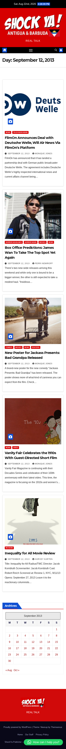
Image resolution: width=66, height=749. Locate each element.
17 (17, 648)
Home (20, 734)
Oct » (16, 670)
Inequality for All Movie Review (30, 553)
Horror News (31, 242)
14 (48, 642)
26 (33, 654)
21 (48, 648)
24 (17, 654)
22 (56, 648)
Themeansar (56, 727)
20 (40, 648)
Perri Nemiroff (44, 263)
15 (56, 642)
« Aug (9, 670)
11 (25, 642)
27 (40, 654)
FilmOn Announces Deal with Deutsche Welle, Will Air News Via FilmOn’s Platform (32, 143)
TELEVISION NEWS (20, 132)
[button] (56, 50)
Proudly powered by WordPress (18, 727)
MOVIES (42, 242)
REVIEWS (9, 548)
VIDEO (15, 447)
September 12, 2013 (19, 153)
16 (9, 648)
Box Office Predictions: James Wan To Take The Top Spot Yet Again (30, 253)
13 (40, 642)
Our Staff (29, 734)
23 (9, 654)
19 (33, 648)
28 (48, 654)
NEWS (8, 132)
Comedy (9, 347)
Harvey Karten (44, 559)
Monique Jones (43, 153)
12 (33, 642)
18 (25, 648)
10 (17, 642)
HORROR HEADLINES (14, 242)
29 (56, 654)
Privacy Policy (42, 734)
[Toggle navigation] (30, 50)
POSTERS (35, 347)
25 (25, 654)
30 (9, 661)
